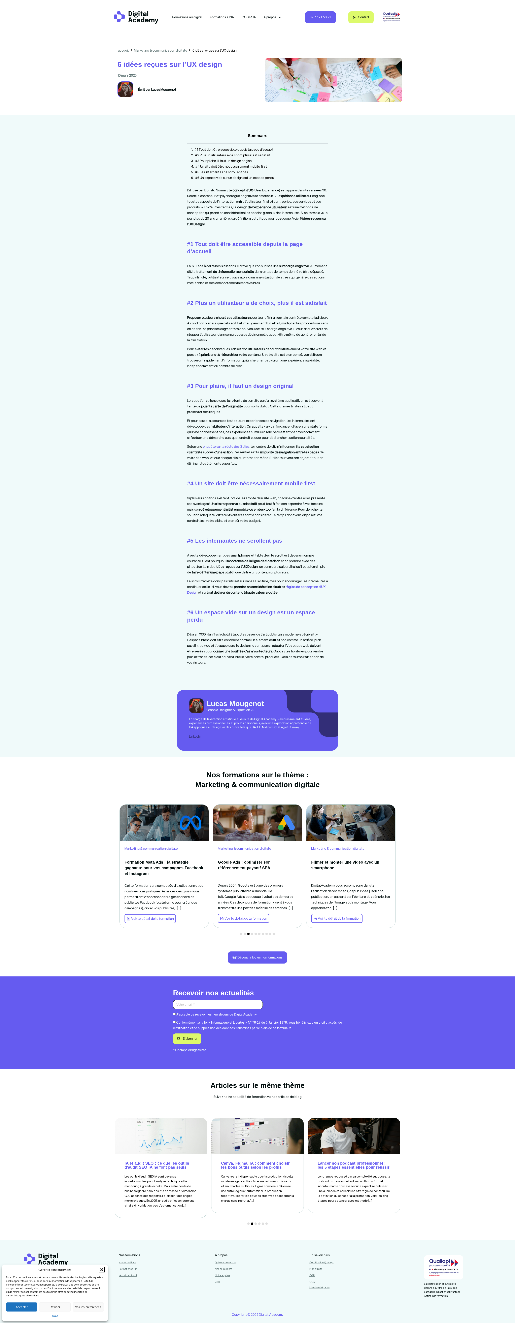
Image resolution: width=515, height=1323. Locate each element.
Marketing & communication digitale (160, 50)
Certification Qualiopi (321, 1262)
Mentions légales (319, 1287)
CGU (55, 1316)
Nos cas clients (223, 1269)
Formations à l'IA (128, 1269)
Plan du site (315, 1269)
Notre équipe (222, 1275)
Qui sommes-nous (225, 1262)
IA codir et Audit (128, 1275)
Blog (217, 1282)
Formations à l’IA (222, 17)
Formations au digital (187, 17)
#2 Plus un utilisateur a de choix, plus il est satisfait (232, 155)
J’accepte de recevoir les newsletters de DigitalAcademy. (216, 1014)
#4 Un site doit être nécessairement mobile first (231, 166)
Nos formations (127, 1262)
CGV (312, 1282)
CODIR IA (249, 17)
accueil (123, 50)
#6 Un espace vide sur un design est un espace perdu (234, 178)
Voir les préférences (88, 1307)
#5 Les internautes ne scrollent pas (221, 172)
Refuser (55, 1307)
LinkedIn (195, 736)
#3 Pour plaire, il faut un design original (224, 161)
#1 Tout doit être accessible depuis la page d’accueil (234, 149)
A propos (270, 17)
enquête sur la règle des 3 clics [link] (226, 446)
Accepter (22, 1307)
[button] (102, 1270)
